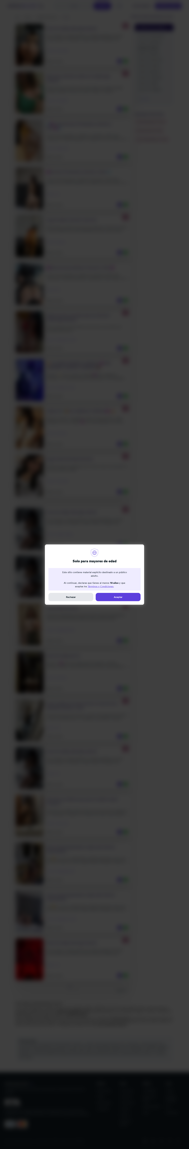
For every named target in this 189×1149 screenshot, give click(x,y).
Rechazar (71, 597)
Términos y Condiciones (100, 586)
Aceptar (118, 597)
